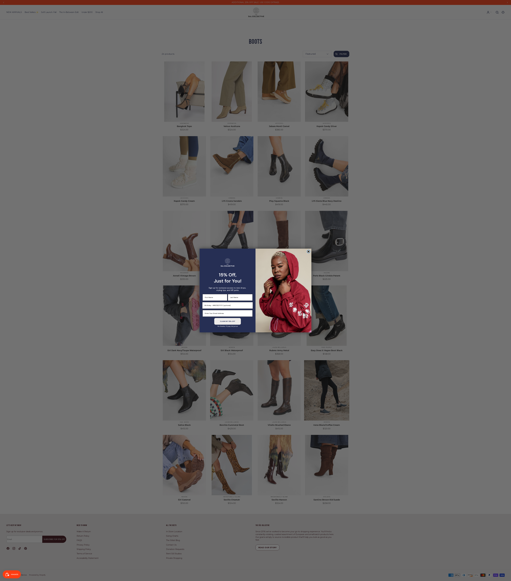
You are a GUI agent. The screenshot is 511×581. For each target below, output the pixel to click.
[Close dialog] (308, 251)
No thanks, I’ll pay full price (228, 326)
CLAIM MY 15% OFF (227, 321)
